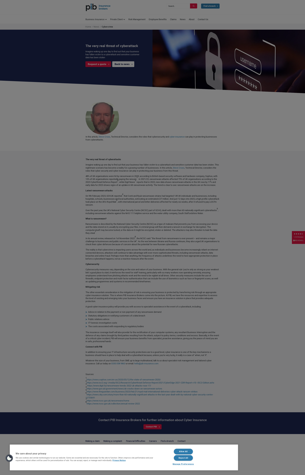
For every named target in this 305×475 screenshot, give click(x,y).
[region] (124, 457)
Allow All (183, 451)
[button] (9, 458)
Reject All (183, 458)
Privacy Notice (119, 460)
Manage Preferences (183, 464)
